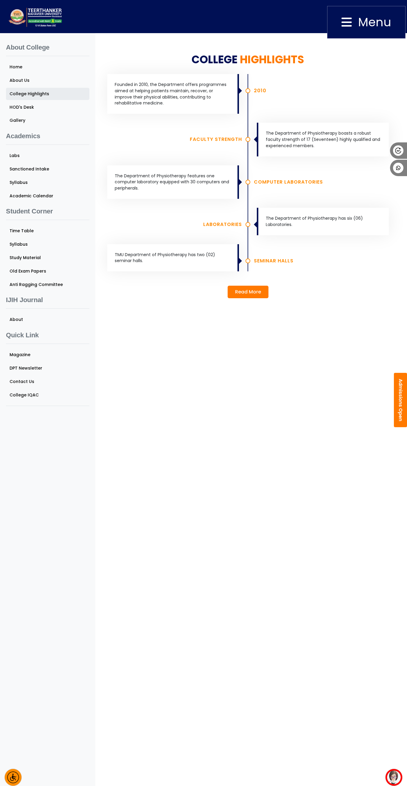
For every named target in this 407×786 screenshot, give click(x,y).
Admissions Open (400, 400)
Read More (248, 291)
